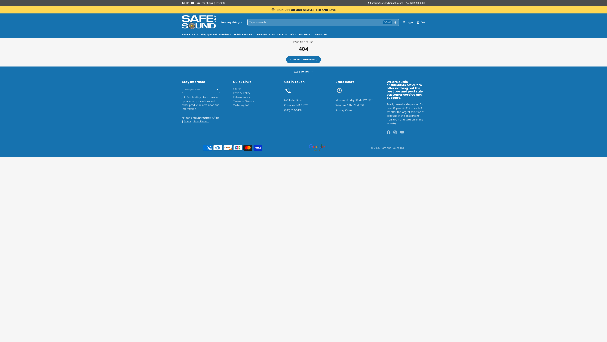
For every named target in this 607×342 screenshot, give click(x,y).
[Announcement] (303, 9)
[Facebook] (183, 3)
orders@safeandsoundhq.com (387, 2)
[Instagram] (188, 3)
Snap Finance (201, 121)
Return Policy (241, 97)
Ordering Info (241, 105)
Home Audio (189, 34)
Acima (187, 121)
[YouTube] (192, 3)
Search (237, 89)
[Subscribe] (216, 90)
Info (292, 34)
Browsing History (230, 22)
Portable (224, 34)
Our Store (304, 34)
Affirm (215, 117)
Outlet (280, 34)
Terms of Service (243, 101)
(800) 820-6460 (417, 2)
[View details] (288, 90)
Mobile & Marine (243, 34)
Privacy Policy (241, 93)
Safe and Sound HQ (392, 148)
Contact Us (321, 34)
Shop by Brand (209, 34)
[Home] (199, 22)
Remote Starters (266, 34)
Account (408, 22)
